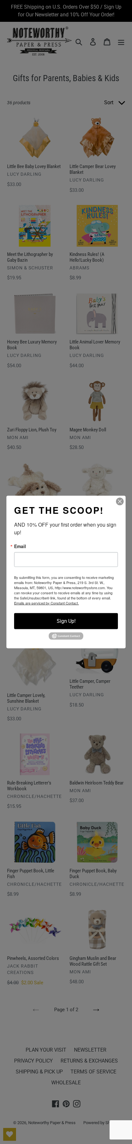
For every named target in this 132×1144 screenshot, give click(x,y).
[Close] (120, 501)
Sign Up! (66, 621)
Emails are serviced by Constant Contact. (46, 602)
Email (20, 546)
